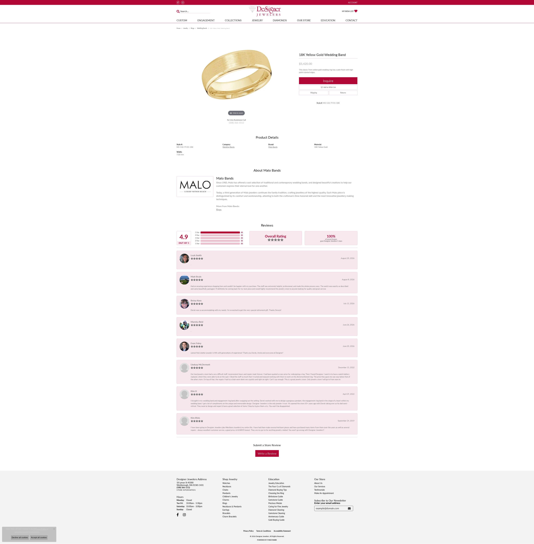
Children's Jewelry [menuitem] (230, 496)
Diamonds (280, 20)
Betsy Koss (196, 300)
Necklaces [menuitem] (226, 486)
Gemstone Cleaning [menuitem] (276, 513)
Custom (182, 20)
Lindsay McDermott (200, 364)
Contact (351, 20)
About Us (318, 483)
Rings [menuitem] (224, 503)
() (242, 232)
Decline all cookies (20, 537)
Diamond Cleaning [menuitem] (276, 509)
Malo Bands (272, 147)
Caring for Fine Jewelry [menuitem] (278, 506)
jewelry (185, 28)
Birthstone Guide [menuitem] (275, 496)
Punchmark (272, 540)
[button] (352, 2)
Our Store (304, 20)
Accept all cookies (39, 537)
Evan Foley (196, 343)
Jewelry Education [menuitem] (276, 483)
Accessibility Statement (282, 531)
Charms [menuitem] (225, 499)
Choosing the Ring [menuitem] (276, 493)
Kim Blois (195, 417)
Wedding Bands (202, 28)
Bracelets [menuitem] (226, 513)
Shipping (313, 93)
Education (328, 20)
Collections (233, 20)
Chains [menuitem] (225, 489)
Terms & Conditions (263, 531)
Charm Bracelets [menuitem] (229, 516)
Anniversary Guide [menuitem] (276, 516)
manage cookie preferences (27, 532)
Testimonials (319, 489)
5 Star (197, 232)
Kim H (194, 391)
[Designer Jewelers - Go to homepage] (267, 11)
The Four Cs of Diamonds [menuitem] (279, 486)
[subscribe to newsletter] (349, 508)
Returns (343, 93)
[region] (236, 74)
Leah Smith (196, 255)
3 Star (197, 238)
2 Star (197, 241)
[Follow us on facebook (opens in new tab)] (178, 2)
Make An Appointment (324, 493)
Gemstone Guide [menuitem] (275, 499)
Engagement (206, 20)
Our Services (319, 486)
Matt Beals (196, 276)
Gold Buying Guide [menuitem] (276, 519)
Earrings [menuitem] (225, 509)
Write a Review (267, 453)
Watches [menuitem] (226, 483)
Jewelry (257, 20)
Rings (192, 28)
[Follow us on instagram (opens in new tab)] (182, 2)
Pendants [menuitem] (226, 493)
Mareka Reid (197, 321)
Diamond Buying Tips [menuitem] (277, 489)
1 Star (197, 243)
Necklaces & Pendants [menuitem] (232, 506)
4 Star (197, 235)
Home (178, 28)
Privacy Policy (248, 531)
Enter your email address (327, 503)
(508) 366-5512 (236, 122)
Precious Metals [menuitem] (275, 503)
